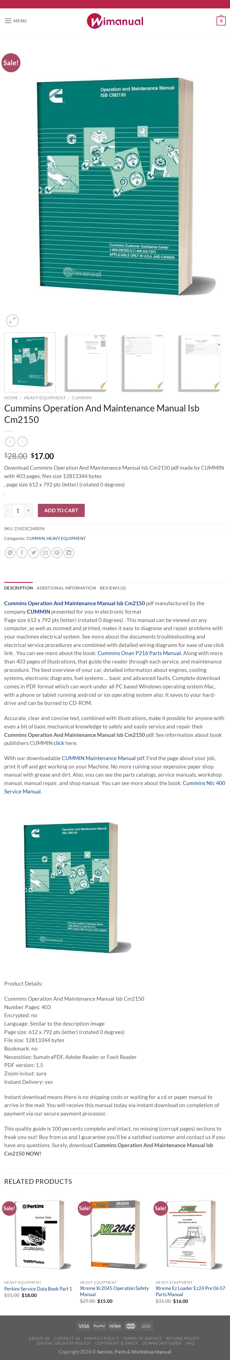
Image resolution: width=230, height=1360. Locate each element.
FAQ (190, 1343)
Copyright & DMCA (116, 1343)
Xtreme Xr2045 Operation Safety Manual (114, 1291)
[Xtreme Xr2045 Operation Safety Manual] (115, 1235)
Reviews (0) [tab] (113, 587)
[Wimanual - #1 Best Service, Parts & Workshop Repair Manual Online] (115, 21)
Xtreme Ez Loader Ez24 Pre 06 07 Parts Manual (190, 1291)
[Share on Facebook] (22, 552)
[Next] (214, 186)
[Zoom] (12, 320)
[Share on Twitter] (33, 552)
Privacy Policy (101, 1338)
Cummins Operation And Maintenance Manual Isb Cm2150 (74, 603)
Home (11, 397)
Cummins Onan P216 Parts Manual (139, 653)
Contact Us (67, 1338)
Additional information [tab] (66, 587)
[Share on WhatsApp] (10, 552)
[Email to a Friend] (45, 552)
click (59, 743)
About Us (39, 1338)
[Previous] (16, 186)
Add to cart (61, 510)
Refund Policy (182, 1338)
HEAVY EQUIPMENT (45, 397)
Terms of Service (142, 1338)
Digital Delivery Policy (64, 1343)
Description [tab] (18, 587)
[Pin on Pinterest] (57, 552)
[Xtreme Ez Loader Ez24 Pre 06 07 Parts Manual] (191, 1235)
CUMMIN (81, 397)
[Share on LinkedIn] (68, 552)
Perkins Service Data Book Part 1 (38, 1289)
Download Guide (162, 1343)
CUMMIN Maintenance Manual (99, 758)
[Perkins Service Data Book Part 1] (39, 1235)
